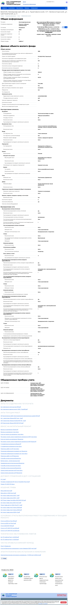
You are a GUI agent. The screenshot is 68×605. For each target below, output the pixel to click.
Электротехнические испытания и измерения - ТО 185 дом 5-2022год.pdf (21, 555)
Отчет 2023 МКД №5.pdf (7, 525)
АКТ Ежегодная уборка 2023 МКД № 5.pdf (12, 423)
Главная (2, 15)
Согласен (63, 602)
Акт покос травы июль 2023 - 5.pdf (10, 498)
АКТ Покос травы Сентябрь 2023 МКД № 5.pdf (13, 500)
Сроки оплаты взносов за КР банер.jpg (11, 472)
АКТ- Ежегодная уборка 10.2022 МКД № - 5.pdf (13, 420)
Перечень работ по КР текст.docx (10, 448)
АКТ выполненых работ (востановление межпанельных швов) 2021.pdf (20, 416)
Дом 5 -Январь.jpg (6, 546)
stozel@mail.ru (50, 1)
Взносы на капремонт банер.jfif (9, 429)
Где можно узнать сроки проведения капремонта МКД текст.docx (19, 436)
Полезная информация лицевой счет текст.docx (14, 453)
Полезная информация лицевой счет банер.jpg (14, 451)
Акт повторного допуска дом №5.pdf (11, 407)
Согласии (45, 603)
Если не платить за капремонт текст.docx (12, 434)
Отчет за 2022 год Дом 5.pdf (8, 523)
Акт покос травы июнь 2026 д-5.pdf (10, 512)
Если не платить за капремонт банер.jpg (12, 439)
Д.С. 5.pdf (3, 479)
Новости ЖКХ (7, 570)
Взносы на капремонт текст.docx (10, 432)
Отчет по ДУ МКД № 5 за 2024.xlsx (10, 530)
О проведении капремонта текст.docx (11, 446)
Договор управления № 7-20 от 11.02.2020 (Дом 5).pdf (15, 481)
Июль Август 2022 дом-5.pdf (8, 493)
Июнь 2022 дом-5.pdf (6, 490)
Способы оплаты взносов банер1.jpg (11, 458)
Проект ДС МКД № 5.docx (8, 484)
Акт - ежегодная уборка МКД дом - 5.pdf (12, 418)
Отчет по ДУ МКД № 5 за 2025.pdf (10, 528)
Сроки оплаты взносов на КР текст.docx (12, 470)
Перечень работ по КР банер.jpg (10, 456)
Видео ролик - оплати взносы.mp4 (10, 460)
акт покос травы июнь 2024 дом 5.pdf (11, 502)
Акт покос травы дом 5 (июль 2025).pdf (11, 510)
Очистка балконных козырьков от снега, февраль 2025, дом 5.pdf (18, 548)
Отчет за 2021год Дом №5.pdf (9, 521)
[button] (66, 27)
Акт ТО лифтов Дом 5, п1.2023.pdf (10, 539)
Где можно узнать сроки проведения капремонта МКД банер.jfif (18, 441)
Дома (24, 1)
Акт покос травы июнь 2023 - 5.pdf (10, 495)
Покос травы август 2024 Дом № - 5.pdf (11, 505)
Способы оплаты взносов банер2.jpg (11, 468)
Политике (40, 603)
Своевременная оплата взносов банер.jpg (12, 463)
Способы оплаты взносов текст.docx (11, 465)
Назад (4, 558)
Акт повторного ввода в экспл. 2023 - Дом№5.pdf (14, 409)
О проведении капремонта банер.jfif (11, 444)
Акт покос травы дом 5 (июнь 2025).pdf (11, 507)
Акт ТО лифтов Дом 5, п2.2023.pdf (10, 537)
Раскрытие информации (29, 4)
